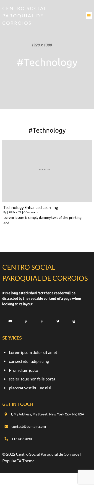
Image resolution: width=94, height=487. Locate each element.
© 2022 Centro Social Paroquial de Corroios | (41, 454)
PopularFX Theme (18, 460)
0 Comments (31, 212)
